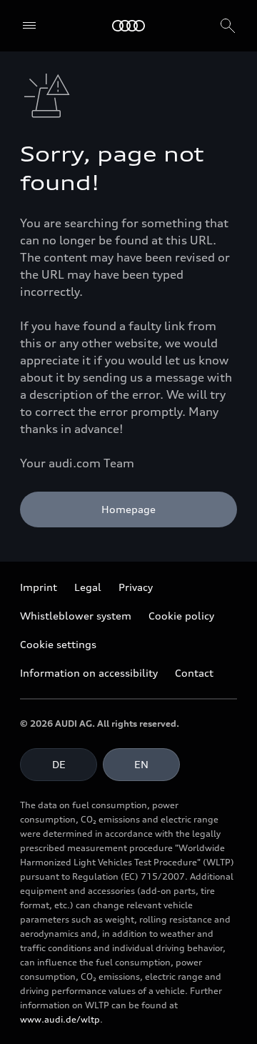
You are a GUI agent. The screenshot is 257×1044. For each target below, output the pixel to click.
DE (59, 764)
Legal (87, 587)
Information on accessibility (89, 673)
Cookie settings (58, 644)
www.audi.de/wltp (60, 1019)
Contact (194, 673)
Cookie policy (181, 616)
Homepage (128, 509)
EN (141, 764)
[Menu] (29, 26)
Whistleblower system (75, 616)
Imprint (38, 587)
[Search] (228, 26)
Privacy (136, 587)
